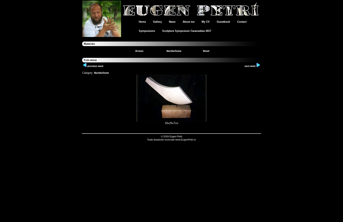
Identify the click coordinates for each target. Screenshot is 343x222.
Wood (206, 51)
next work (250, 66)
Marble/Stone (174, 51)
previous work (95, 66)
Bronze (139, 51)
